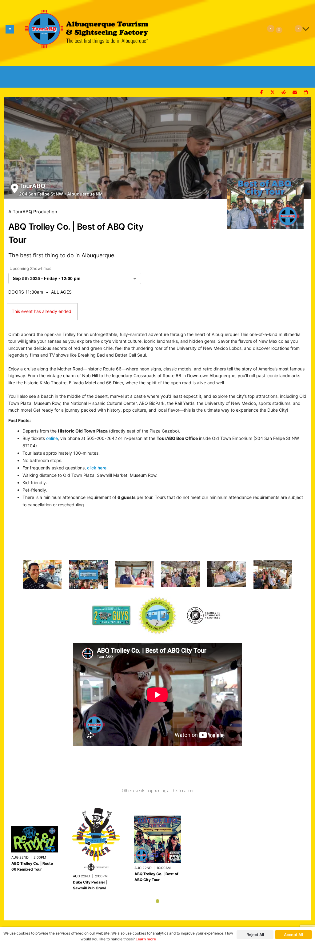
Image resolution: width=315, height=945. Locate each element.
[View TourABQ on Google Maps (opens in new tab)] (14, 188)
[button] (10, 33)
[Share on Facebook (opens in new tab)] (261, 92)
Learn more (146, 939)
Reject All (255, 934)
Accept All (293, 934)
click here (96, 467)
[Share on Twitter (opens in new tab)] (272, 92)
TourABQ (32, 186)
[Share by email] (295, 92)
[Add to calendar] (306, 92)
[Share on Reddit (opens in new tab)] (284, 92)
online (52, 438)
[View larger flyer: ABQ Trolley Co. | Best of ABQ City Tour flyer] (265, 200)
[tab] (157, 901)
